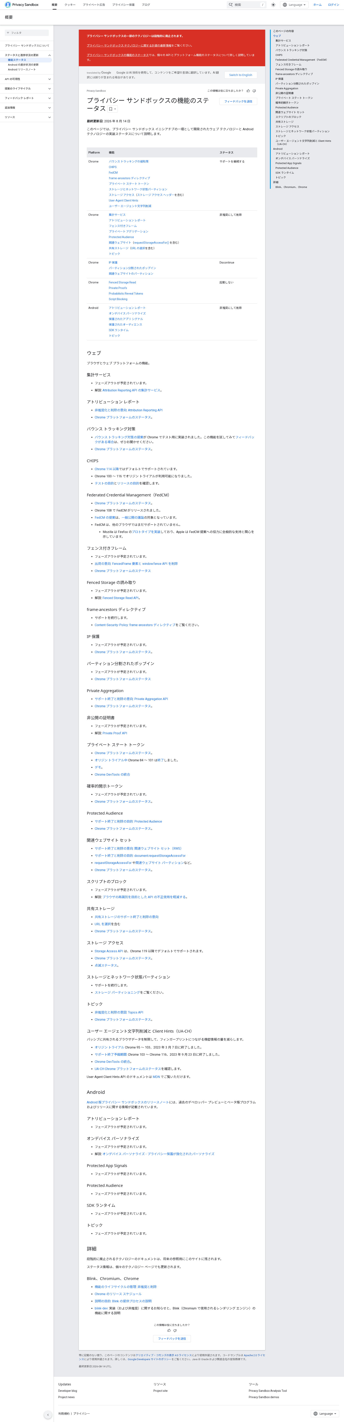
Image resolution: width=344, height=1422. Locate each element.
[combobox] (247, 4)
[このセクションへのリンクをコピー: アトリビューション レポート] (144, 402)
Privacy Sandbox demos (264, 1397)
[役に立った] (248, 91)
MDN (156, 1077)
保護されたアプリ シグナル (126, 319)
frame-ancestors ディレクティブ (129, 178)
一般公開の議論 (133, 517)
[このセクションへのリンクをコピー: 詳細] (100, 1249)
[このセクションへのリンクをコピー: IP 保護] (104, 637)
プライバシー (81, 1413)
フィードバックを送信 (238, 101)
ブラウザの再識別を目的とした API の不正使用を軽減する (144, 897)
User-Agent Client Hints (123, 200)
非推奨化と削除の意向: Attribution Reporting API (129, 410)
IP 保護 (113, 262)
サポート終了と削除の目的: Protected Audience (128, 821)
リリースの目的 (128, 483)
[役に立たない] (254, 91)
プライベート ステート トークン (129, 183)
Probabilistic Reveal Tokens (126, 293)
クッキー (70, 5)
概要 (54, 5)
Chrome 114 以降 (107, 469)
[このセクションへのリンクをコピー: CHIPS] (102, 461)
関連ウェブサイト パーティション (160, 863)
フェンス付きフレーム (123, 226)
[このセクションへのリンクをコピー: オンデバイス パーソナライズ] (143, 1139)
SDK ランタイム (119, 330)
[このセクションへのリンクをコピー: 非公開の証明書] (119, 718)
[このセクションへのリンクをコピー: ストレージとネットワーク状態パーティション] (174, 977)
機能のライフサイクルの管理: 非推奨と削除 (126, 1287)
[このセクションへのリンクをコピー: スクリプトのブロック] (131, 882)
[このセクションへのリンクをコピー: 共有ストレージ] (119, 909)
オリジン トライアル (109, 1047)
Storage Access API (109, 951)
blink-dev (101, 1308)
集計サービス (117, 214)
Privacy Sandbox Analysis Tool (268, 1390)
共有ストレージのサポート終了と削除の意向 (126, 917)
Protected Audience (121, 237)
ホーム (317, 5)
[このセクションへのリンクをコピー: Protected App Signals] (131, 1166)
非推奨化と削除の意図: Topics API (119, 1012)
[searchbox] (27, 33)
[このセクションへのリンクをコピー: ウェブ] (105, 353)
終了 (160, 760)
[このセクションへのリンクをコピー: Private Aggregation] (127, 691)
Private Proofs (118, 288)
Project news (66, 1397)
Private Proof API (115, 733)
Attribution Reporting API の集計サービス (131, 390)
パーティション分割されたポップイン (132, 268)
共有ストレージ (118, 248)
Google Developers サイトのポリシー (149, 1359)
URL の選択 (138, 248)
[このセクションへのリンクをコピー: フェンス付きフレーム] (130, 548)
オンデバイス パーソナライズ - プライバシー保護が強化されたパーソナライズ (158, 1154)
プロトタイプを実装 (146, 532)
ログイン (333, 4)
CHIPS (113, 167)
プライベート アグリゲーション (128, 231)
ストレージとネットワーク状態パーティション (138, 189)
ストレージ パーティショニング (117, 992)
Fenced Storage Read (122, 282)
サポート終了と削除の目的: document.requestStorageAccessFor (140, 856)
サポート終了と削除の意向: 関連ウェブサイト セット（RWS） (139, 848)
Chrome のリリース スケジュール (118, 1294)
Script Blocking (118, 299)
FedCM (113, 172)
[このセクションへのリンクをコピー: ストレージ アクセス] (127, 943)
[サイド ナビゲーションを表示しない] (48, 1415)
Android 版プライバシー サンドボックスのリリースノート (128, 1102)
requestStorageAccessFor (113, 863)
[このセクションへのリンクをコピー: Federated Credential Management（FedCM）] (176, 495)
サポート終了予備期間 (111, 1054)
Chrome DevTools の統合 (112, 774)
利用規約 (63, 1413)
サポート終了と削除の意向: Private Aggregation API (131, 699)
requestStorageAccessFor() (151, 242)
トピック (114, 253)
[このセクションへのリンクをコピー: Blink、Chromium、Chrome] (143, 1279)
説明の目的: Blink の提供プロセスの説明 (123, 1301)
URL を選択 (103, 924)
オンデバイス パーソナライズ (127, 313)
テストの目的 (104, 483)
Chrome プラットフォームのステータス (123, 417)
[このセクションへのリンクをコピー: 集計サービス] (115, 375)
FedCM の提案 (105, 517)
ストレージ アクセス (121, 194)
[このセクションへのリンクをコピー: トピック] (107, 1004)
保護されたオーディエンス (125, 324)
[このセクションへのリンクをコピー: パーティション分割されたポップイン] (158, 664)
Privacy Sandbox (96, 90)
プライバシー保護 (123, 5)
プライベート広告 (94, 5)
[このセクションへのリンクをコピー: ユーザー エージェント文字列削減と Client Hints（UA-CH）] (198, 1031)
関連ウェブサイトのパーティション (131, 273)
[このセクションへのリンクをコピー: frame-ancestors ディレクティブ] (150, 610)
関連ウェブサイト (120, 242)
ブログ (146, 5)
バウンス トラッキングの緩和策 (129, 161)
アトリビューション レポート (127, 220)
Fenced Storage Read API (121, 598)
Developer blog (67, 1390)
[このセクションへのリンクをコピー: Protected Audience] (127, 813)
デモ (98, 767)
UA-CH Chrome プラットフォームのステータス (128, 1069)
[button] (23, 55)
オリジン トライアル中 (111, 760)
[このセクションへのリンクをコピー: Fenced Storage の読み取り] (140, 583)
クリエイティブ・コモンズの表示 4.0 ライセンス (164, 1355)
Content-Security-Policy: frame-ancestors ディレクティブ (135, 625)
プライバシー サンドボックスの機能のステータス (118, 55)
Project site (160, 1390)
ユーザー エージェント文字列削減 (130, 206)
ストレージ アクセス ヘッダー (155, 194)
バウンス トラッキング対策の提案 (119, 437)
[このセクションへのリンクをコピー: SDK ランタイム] (119, 1205)
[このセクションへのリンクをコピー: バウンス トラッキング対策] (139, 429)
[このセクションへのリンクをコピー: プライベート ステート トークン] (148, 745)
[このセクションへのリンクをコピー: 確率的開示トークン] (127, 786)
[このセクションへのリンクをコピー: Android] (109, 1092)
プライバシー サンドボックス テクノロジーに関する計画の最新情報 (129, 45)
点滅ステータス (106, 965)
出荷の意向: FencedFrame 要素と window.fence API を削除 (136, 564)
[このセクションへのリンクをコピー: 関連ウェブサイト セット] (136, 840)
